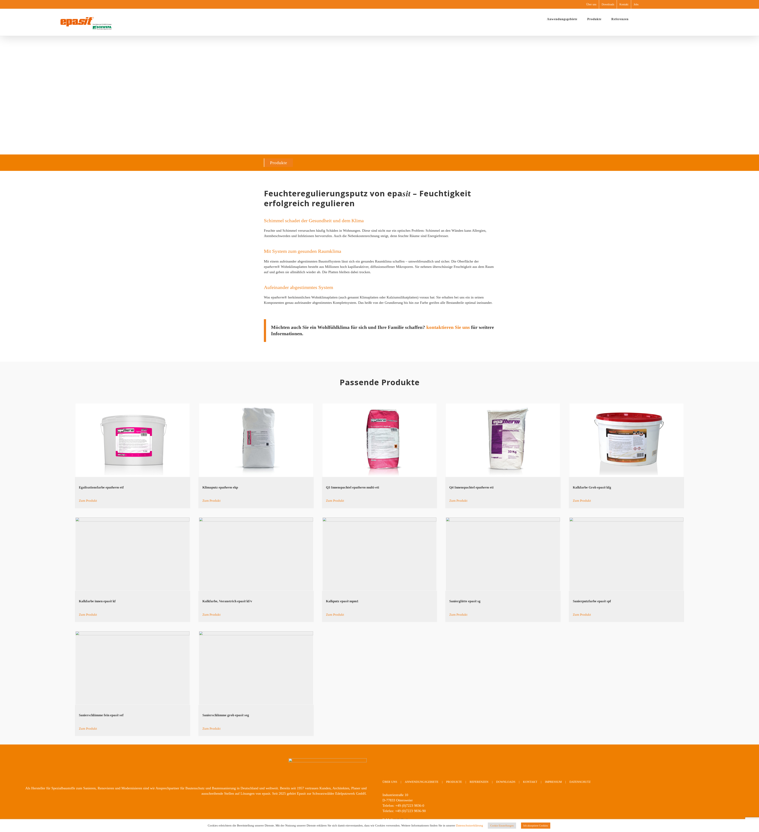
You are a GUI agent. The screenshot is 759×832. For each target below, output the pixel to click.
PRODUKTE (454, 781)
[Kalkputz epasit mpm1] (380, 554)
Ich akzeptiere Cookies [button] (535, 825)
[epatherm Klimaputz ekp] (256, 440)
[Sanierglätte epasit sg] (503, 554)
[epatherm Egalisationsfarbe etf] (133, 440)
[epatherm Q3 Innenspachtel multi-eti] (380, 440)
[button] (639, 19)
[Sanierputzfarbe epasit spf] (626, 554)
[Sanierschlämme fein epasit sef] (133, 668)
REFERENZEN (479, 781)
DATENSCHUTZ (580, 781)
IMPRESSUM (553, 781)
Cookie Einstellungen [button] (502, 825)
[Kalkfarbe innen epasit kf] (133, 554)
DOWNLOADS (505, 781)
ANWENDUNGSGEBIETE (421, 781)
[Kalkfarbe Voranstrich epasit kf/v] (256, 554)
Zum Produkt (88, 501)
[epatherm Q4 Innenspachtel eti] (503, 440)
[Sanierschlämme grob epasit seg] (256, 668)
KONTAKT (530, 781)
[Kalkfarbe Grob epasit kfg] (626, 440)
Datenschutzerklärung (469, 825)
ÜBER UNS (389, 781)
